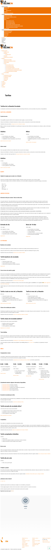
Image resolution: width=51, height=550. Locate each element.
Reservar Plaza (15, 375)
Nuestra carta (8, 10)
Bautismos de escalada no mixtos (10, 16)
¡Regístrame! (2, 235)
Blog (3, 41)
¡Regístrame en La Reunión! (5, 327)
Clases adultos (6, 18)
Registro (3, 40)
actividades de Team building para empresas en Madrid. (22, 340)
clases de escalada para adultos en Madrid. (20, 314)
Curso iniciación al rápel (10, 22)
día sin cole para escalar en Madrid (44, 453)
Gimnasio (5, 11)
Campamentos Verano (8, 31)
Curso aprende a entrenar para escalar (13, 24)
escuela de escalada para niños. (18, 401)
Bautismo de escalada (8, 15)
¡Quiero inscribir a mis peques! (31, 142)
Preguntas (4, 38)
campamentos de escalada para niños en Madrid (21, 359)
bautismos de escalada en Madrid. (19, 252)
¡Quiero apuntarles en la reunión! (6, 415)
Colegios (5, 36)
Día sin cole (6, 34)
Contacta (3, 42)
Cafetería (5, 9)
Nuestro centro (5, 6)
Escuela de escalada (7, 32)
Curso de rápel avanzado (10, 23)
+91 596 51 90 (31, 342)
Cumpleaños (6, 33)
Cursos (5, 19)
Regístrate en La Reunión (8, 13)
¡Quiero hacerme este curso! (31, 303)
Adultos (3, 14)
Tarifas (3, 37)
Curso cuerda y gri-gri (10, 20)
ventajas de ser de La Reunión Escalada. (18, 123)
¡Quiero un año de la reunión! (5, 167)
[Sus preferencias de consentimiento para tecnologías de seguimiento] (49, 548)
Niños (3, 29)
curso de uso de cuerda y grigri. (18, 280)
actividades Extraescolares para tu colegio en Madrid (35, 473)
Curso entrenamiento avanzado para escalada (14, 25)
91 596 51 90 (2, 481)
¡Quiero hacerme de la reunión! (5, 140)
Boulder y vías (6, 7)
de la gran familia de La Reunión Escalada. (23, 154)
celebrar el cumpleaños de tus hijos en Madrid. (20, 429)
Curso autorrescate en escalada (12, 27)
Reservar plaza (3, 373)
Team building (6, 28)
